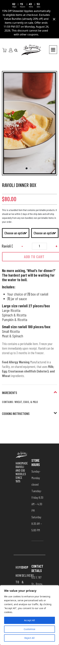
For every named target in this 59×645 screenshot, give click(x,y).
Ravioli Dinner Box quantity (7, 246)
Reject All (29, 637)
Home (19, 567)
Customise (29, 629)
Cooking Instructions (16, 414)
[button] (29, 125)
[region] (29, 615)
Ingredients (9, 393)
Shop (25, 567)
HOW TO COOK (19, 581)
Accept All (29, 620)
